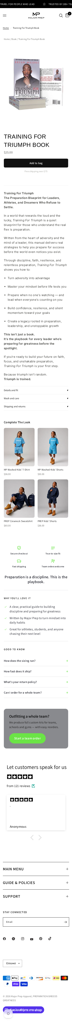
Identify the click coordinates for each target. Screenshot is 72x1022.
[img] (38, 777)
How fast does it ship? (17, 671)
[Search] (61, 15)
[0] (66, 15)
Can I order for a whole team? (23, 692)
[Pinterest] (43, 938)
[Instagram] (25, 938)
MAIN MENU (13, 868)
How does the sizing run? (20, 661)
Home (6, 27)
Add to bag (36, 163)
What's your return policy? (20, 682)
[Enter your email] (65, 922)
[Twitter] (16, 938)
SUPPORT (11, 896)
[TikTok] (52, 938)
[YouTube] (34, 939)
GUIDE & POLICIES (19, 882)
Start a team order (27, 738)
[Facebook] (7, 938)
